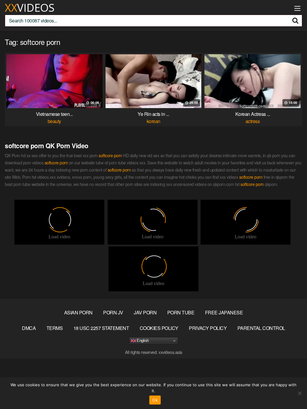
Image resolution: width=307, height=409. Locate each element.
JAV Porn (145, 312)
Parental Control (261, 328)
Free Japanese (224, 312)
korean (153, 121)
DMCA (29, 328)
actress (253, 121)
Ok (155, 400)
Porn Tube (181, 312)
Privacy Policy (208, 328)
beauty (54, 121)
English (142, 340)
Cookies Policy (159, 328)
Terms (54, 328)
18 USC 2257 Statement (101, 328)
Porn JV (113, 312)
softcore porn (110, 155)
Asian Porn (78, 312)
